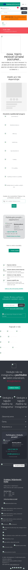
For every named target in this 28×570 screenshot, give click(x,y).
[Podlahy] (14, 162)
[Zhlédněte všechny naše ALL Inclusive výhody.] (6, 546)
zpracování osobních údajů (16, 308)
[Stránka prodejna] (14, 469)
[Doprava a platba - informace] (14, 515)
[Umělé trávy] (14, 145)
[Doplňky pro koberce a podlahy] (14, 180)
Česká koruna (23, 4)
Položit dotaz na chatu (13, 236)
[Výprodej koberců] (14, 154)
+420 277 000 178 (13, 9)
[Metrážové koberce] (14, 128)
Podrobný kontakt (13, 456)
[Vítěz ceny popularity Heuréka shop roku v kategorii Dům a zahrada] (5, 9)
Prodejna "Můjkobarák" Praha (13, 480)
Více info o (14, 308)
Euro (25, 4)
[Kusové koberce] (14, 119)
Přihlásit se (16, 8)
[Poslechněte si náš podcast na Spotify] (9, 551)
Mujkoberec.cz (5, 562)
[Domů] (3, 23)
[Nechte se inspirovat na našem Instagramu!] (14, 365)
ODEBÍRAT (21, 305)
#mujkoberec (14, 381)
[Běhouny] (14, 137)
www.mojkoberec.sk (14, 564)
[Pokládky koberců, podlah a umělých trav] (14, 188)
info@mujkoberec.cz (13, 454)
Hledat (24, 12)
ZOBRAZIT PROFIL (14, 388)
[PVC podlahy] (14, 171)
